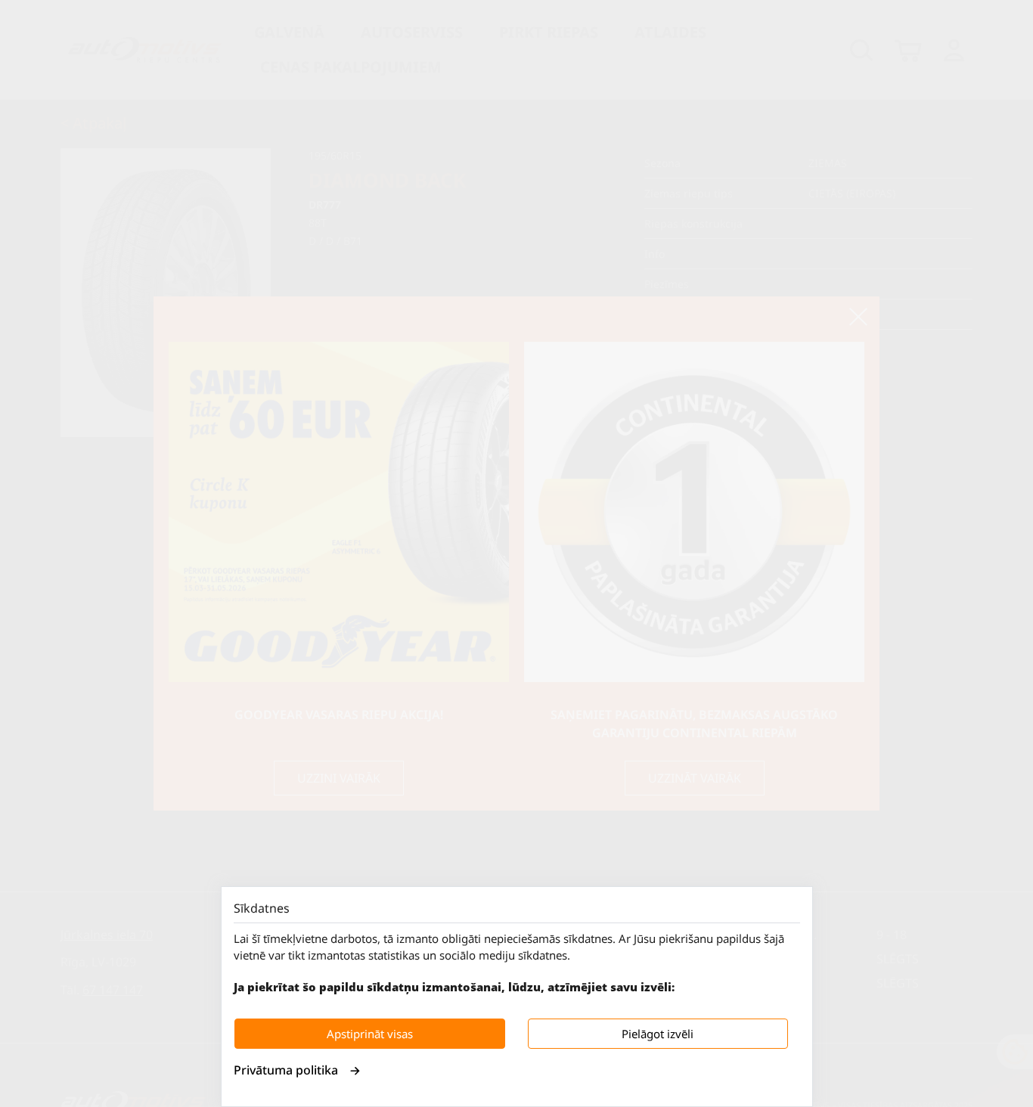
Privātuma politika (286, 1070)
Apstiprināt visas (370, 1033)
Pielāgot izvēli (657, 1033)
